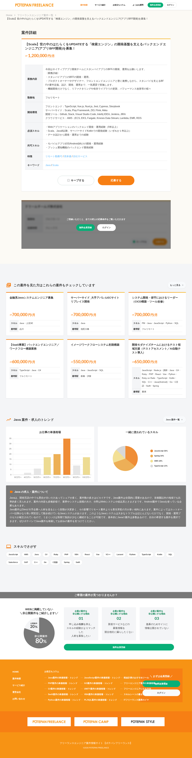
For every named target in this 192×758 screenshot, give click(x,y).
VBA (76, 554)
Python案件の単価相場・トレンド (64, 700)
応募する (116, 180)
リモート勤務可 (53, 156)
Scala (55, 165)
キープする (77, 180)
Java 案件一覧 (173, 419)
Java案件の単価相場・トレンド (63, 677)
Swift (78, 562)
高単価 (67, 156)
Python (132, 554)
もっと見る (175, 285)
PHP (66, 554)
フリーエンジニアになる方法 (137, 689)
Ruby (56, 554)
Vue (97, 554)
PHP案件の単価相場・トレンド (62, 683)
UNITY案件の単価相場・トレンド (100, 689)
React (87, 554)
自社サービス (80, 156)
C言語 (55, 562)
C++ (36, 562)
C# (46, 554)
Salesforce (13, 562)
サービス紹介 (100, 5)
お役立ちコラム (119, 5)
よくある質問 (138, 5)
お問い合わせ (18, 699)
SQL (170, 554)
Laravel (120, 554)
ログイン (170, 5)
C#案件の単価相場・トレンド (62, 689)
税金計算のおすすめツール (136, 677)
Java (48, 165)
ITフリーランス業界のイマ (136, 700)
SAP (26, 562)
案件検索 (84, 5)
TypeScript (146, 554)
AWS (26, 554)
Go (45, 562)
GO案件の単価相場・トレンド (98, 683)
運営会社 (16, 692)
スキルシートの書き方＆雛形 (137, 694)
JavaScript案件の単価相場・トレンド (102, 677)
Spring (66, 562)
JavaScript (13, 554)
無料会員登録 (155, 5)
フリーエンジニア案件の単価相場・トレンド (145, 683)
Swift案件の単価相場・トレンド (63, 694)
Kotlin (159, 554)
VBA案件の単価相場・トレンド (99, 694)
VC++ (108, 554)
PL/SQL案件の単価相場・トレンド (100, 700)
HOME (15, 672)
